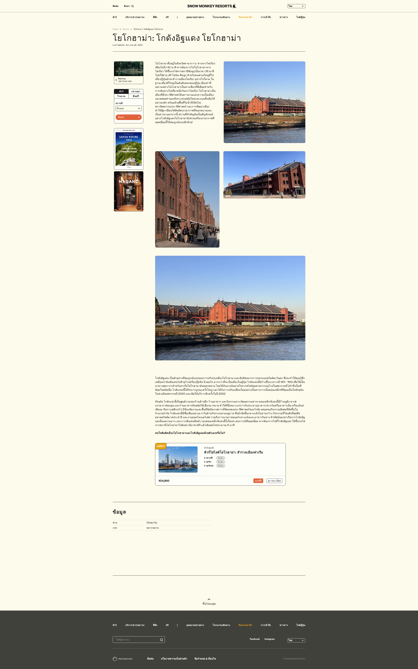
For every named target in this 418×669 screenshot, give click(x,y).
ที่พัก (155, 17)
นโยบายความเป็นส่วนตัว (174, 658)
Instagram (270, 638)
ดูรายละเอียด (274, 480)
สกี (167, 17)
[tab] (121, 91)
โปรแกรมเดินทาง (221, 17)
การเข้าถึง (266, 17)
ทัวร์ (115, 17)
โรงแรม (121, 96)
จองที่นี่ (258, 480)
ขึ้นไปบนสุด (209, 603)
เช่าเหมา (135, 91)
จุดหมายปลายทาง (195, 17)
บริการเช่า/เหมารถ (134, 17)
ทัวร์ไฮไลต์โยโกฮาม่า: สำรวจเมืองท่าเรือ (233, 452)
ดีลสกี (136, 96)
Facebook (255, 638)
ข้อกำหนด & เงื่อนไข (205, 658)
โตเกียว (220, 458)
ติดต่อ (115, 6)
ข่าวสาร (284, 17)
